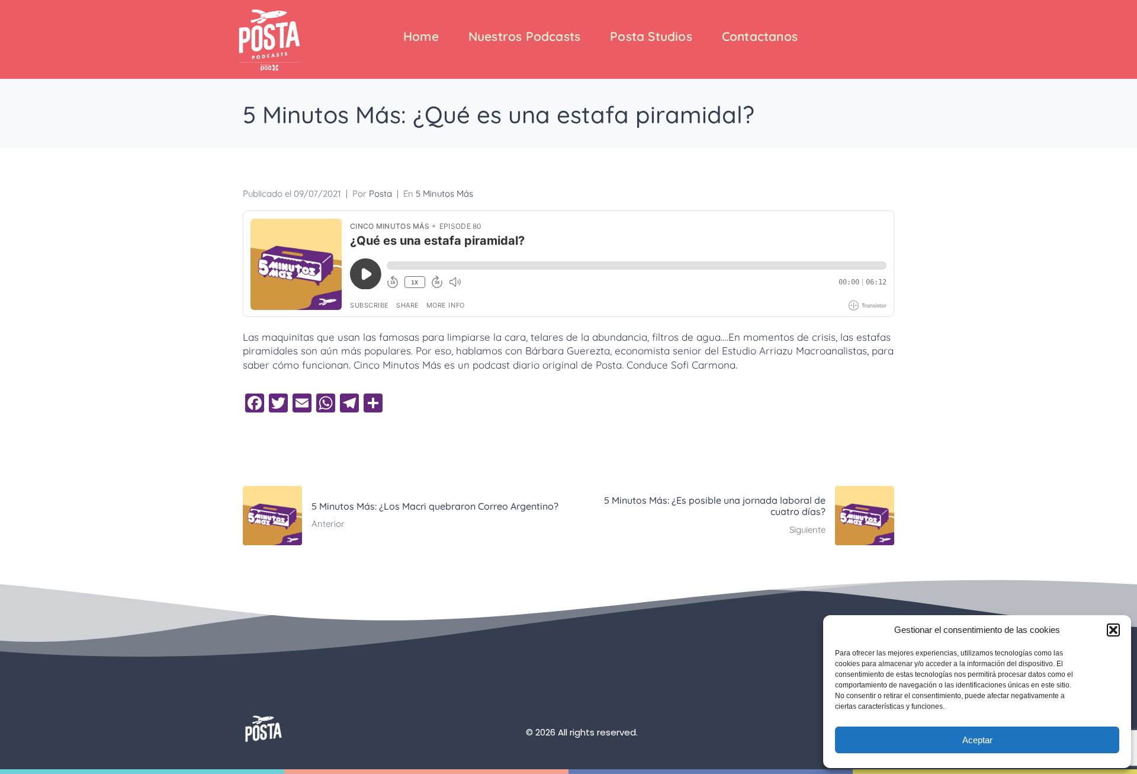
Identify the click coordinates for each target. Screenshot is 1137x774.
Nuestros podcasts (524, 36)
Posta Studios (651, 36)
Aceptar (977, 740)
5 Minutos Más (444, 193)
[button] (1113, 630)
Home (421, 36)
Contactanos (760, 36)
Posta (380, 193)
